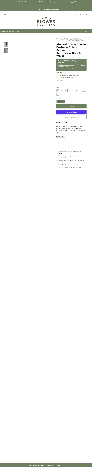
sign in (83, 65)
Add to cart (71, 106)
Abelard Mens (63, 39)
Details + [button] (60, 137)
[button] (75, 15)
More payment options (71, 117)
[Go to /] (46, 21)
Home (58, 38)
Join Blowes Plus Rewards (66, 65)
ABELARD (59, 72)
